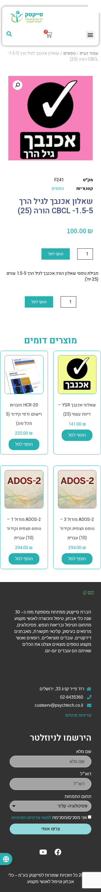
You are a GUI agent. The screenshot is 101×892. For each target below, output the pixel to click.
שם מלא (83, 751)
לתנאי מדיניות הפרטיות (31, 817)
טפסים (69, 53)
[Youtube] (43, 852)
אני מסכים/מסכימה (49, 817)
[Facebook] (58, 852)
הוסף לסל (55, 254)
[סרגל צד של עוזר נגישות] (94, 6)
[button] (90, 34)
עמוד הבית (89, 53)
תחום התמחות (78, 796)
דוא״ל (85, 774)
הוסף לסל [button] (77, 435)
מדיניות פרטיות (78, 715)
